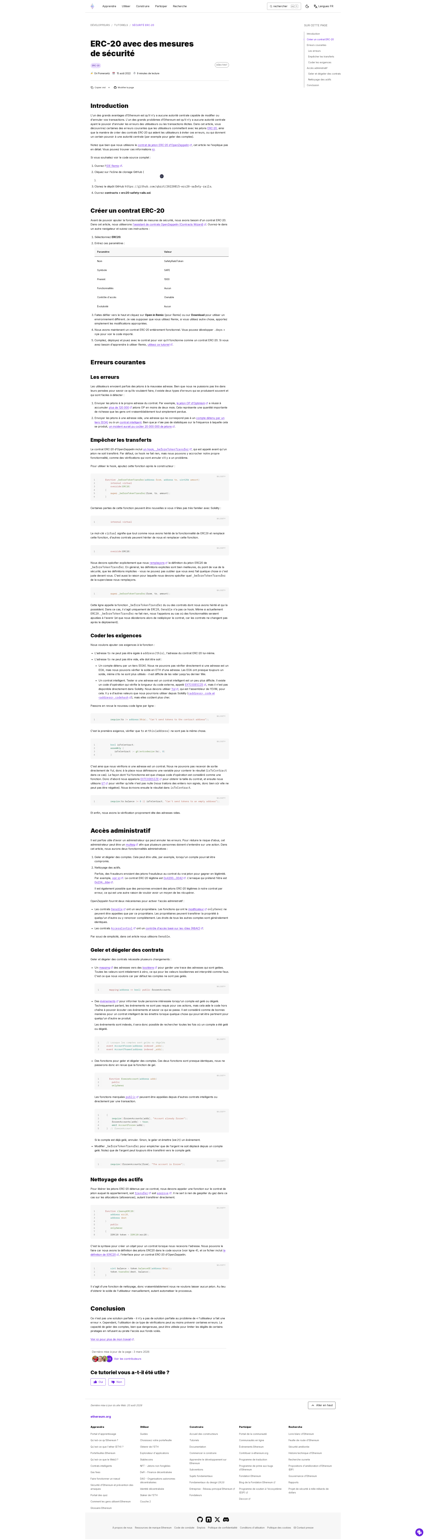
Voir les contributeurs (127, 1358)
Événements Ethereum (251, 1446)
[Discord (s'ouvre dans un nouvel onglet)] (226, 1520)
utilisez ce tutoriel (160, 344)
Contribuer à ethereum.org (253, 1453)
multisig (132, 844)
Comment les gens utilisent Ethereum (111, 1501)
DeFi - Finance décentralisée (156, 1472)
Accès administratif (317, 68)
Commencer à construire (203, 1453)
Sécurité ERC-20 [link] (143, 25)
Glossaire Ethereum (101, 1508)
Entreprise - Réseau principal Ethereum (212, 1488)
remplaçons (159, 562)
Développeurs (100, 25)
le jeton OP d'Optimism (192, 403)
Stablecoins (146, 1459)
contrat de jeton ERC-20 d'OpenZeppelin (165, 145)
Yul (174, 689)
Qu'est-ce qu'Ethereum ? (104, 1440)
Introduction (313, 33)
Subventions (196, 1469)
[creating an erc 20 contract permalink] (89, 210)
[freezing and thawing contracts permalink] (89, 950)
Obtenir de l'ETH (149, 1446)
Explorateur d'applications (154, 1453)
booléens (149, 967)
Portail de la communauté (253, 1433)
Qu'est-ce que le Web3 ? (104, 1459)
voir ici (117, 878)
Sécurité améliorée (299, 1446)
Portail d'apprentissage (103, 1433)
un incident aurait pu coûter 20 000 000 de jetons (142, 426)
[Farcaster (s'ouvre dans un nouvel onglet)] (209, 1520)
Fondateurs (196, 1495)
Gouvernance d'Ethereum (303, 1476)
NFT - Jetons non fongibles (155, 1465)
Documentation (198, 1446)
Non (119, 1382)
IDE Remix (114, 165)
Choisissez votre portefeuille (156, 1440)
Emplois (201, 1527)
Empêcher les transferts (321, 56)
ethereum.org (101, 1416)
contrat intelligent (130, 422)
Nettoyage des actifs (319, 79)
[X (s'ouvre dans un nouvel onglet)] (217, 1520)
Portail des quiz (99, 1495)
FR (325, 6)
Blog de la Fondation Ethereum (257, 1482)
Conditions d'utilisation (252, 1527)
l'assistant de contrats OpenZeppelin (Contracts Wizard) (169, 224)
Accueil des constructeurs (204, 1433)
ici (153, 149)
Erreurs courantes (316, 45)
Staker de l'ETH (149, 1495)
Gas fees (95, 1472)
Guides (144, 1433)
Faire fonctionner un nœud (105, 1478)
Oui (101, 1382)
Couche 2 (145, 1501)
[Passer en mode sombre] (307, 6)
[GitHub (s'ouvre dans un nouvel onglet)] (200, 1520)
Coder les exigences (319, 62)
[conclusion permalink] (89, 1308)
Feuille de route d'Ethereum (304, 1440)
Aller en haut (324, 1405)
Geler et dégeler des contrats (324, 73)
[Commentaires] (419, 1532)
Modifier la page (124, 87)
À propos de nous (122, 1527)
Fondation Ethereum (250, 1476)
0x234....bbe (104, 882)
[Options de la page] (109, 87)
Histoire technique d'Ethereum (305, 1453)
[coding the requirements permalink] (89, 635)
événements (109, 1001)
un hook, (167, 449)
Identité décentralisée (152, 1488)
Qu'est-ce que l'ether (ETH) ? (107, 1446)
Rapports (294, 1482)
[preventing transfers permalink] (89, 440)
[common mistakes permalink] (89, 362)
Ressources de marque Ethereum (153, 1527)
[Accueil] (92, 6)
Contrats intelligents (101, 1465)
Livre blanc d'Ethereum (301, 1433)
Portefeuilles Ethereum (103, 1453)
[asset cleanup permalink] (89, 1179)
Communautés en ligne (251, 1440)
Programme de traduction (253, 1459)
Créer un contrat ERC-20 (320, 39)
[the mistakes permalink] (89, 377)
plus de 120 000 (120, 407)
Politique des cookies (279, 1527)
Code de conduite (184, 1527)
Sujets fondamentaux (201, 1476)
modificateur (197, 909)
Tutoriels (121, 25)
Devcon (244, 1498)
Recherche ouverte (299, 1459)
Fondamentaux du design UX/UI (207, 1482)
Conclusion (313, 85)
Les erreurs (314, 50)
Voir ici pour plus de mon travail (112, 1339)
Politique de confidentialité (222, 1527)
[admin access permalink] (89, 830)
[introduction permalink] (89, 105)
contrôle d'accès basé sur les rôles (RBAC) (174, 928)
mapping (106, 967)
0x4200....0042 (175, 878)
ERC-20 (212, 128)
